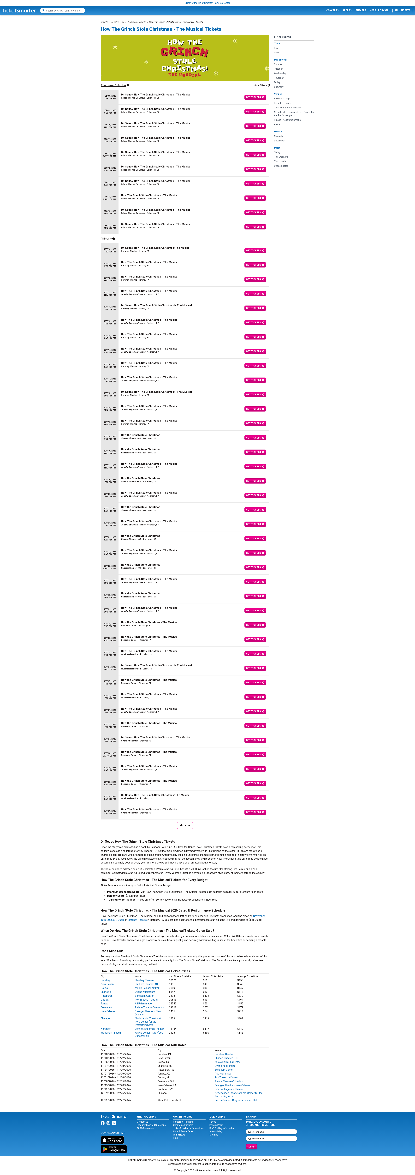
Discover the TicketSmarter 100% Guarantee (207, 3)
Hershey (105, 980)
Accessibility (215, 1131)
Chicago (105, 1018)
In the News (179, 1134)
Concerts (332, 10)
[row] (185, 97)
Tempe (104, 1003)
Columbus (106, 1007)
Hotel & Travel (379, 10)
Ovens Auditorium (145, 991)
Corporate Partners (183, 1121)
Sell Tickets (402, 10)
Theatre (361, 10)
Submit (251, 1146)
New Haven (107, 984)
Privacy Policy (216, 1125)
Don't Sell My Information (222, 1128)
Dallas (104, 988)
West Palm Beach (111, 1032)
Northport (106, 1028)
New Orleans (108, 1011)
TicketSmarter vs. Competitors (189, 1128)
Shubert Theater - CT (146, 984)
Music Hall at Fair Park (147, 988)
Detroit (104, 999)
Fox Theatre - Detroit (146, 999)
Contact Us (142, 1121)
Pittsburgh (107, 995)
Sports (347, 10)
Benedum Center (144, 995)
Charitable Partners (183, 1125)
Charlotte (106, 991)
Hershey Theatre (137, 919)
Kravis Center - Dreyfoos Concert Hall (236, 1100)
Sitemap (213, 1134)
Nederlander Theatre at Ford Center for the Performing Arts (148, 1021)
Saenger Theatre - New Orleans (232, 1085)
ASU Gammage (143, 1003)
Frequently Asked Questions (151, 1125)
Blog (175, 1138)
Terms (212, 1121)
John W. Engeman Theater (149, 1028)
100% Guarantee (145, 1128)
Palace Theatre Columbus (149, 1007)
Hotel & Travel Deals (183, 1131)
